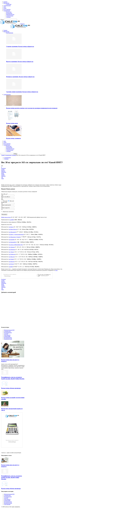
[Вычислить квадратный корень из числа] (4, 405)
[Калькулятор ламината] (14, 135)
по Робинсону (12, 254)
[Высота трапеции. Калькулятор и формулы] (14, 58)
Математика (6, 3)
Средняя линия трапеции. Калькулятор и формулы (22, 91)
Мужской (5, 201)
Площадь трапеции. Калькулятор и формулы (20, 76)
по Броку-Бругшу (13, 229)
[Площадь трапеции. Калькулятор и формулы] (14, 74)
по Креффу (11, 239)
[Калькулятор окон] (14, 120)
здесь (56, 270)
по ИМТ (12, 219)
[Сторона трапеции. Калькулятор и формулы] (14, 43)
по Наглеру (11, 261)
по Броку (11, 227)
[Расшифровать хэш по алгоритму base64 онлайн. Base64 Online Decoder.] (4, 374)
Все (7, 32)
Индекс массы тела (6, 217)
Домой (3, 155)
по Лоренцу (11, 247)
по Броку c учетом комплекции (16, 234)
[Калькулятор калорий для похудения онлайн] (4, 394)
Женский (11, 201)
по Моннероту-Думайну (14, 237)
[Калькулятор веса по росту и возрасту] (12, 357)
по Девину (11, 252)
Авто (4, 6)
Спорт (4, 8)
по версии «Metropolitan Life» (16, 244)
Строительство (7, 5)
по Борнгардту (12, 242)
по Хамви (11, 259)
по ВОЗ (10, 266)
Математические (10, 14)
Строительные (9, 15)
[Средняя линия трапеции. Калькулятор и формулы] (14, 89)
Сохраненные (6, 10)
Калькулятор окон (12, 123)
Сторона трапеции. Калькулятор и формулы (20, 46)
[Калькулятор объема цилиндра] (4, 385)
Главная (5, 1)
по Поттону (12, 249)
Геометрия (8, 4)
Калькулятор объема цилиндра (11, 388)
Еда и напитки (6, 9)
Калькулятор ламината (13, 138)
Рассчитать (4, 214)
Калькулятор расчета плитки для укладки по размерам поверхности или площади (31, 108)
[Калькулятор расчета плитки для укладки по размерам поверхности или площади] (14, 105)
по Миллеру (11, 256)
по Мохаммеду (12, 232)
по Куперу (11, 264)
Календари (8, 12)
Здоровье (8, 17)
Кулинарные (9, 13)
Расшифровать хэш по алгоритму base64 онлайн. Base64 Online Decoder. (12, 377)
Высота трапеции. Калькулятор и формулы (19, 61)
